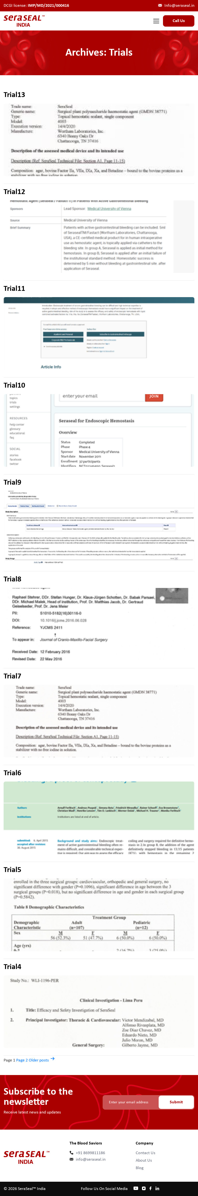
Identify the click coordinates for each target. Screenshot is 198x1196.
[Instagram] (144, 1188)
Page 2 (22, 1060)
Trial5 (12, 870)
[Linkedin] (157, 1189)
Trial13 (14, 95)
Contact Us (145, 1153)
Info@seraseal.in (179, 5)
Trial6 (12, 773)
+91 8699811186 (90, 1153)
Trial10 (14, 386)
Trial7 (12, 676)
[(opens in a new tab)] (99, 139)
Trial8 (12, 579)
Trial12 (14, 192)
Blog (139, 1168)
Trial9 (12, 483)
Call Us (179, 21)
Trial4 (12, 967)
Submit (176, 1102)
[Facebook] (150, 1189)
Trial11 (14, 289)
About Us (144, 1160)
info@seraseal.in (91, 1159)
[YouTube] (136, 1188)
